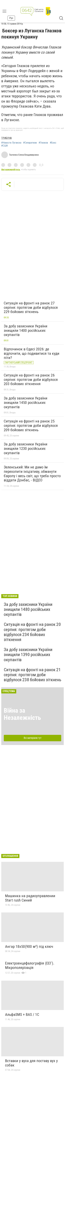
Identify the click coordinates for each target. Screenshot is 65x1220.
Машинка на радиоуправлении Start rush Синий (30, 898)
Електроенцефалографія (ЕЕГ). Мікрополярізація (29, 965)
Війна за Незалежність (22, 714)
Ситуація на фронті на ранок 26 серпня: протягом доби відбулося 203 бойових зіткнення (31, 379)
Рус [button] (11, 18)
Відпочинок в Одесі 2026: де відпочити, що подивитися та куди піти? (31, 353)
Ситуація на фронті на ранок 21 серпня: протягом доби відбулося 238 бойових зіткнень (32, 674)
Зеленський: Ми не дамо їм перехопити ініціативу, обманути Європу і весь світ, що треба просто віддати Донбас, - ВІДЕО (32, 473)
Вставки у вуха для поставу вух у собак (31, 1063)
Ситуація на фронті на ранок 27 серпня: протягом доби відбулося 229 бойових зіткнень (31, 307)
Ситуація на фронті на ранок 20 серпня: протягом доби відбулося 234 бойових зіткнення (32, 632)
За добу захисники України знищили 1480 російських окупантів (28, 609)
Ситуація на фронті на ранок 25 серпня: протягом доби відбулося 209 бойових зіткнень (31, 425)
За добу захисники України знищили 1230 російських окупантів (25, 448)
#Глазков (43, 142)
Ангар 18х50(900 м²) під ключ (29, 946)
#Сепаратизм (30, 142)
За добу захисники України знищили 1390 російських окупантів (28, 654)
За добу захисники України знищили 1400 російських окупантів (25, 330)
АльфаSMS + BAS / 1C (22, 1014)
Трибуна (6, 137)
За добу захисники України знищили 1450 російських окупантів (25, 402)
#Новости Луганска (11, 142)
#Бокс (53, 142)
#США (4, 145)
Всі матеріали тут (32, 737)
